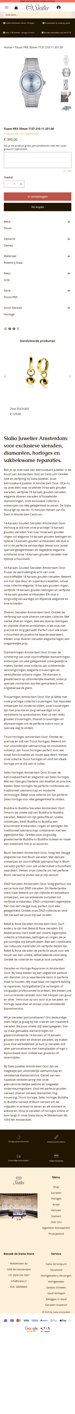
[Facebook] (10, 328)
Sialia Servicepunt (56, 1264)
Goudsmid (56, 1270)
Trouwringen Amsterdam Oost (24, 697)
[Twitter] (18, 328)
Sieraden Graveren (56, 1305)
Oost (37, 474)
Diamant (56, 1216)
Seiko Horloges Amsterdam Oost (25, 772)
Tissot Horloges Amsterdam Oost (26, 737)
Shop (56, 1187)
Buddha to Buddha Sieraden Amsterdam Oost (34, 808)
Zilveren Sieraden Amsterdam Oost (27, 612)
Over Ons (56, 1222)
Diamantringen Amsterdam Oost (25, 652)
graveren (49, 1053)
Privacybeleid (56, 1233)
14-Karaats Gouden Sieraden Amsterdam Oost (34, 523)
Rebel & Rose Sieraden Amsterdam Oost (30, 924)
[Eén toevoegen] (21, 184)
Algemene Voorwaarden (56, 1227)
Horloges (56, 1198)
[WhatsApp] (5, 328)
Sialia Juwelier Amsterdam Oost (28, 1066)
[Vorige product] (5, 376)
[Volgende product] (70, 376)
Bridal (56, 1204)
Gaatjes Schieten (56, 1287)
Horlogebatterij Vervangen (56, 1275)
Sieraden (56, 1192)
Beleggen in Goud (56, 1299)
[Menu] (7, 7)
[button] (16, 7)
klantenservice (29, 1075)
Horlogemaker (56, 1281)
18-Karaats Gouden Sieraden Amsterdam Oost (34, 568)
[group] (37, 385)
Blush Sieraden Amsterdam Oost (25, 853)
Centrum (50, 474)
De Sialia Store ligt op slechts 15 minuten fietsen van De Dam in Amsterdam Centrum (37, 510)
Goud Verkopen (56, 1293)
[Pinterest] (14, 328)
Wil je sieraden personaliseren (24, 1017)
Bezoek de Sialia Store (19, 1254)
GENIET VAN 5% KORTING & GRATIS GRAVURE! (37, 1)
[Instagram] (17, 1219)
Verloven (56, 1210)
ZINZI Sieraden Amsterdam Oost (25, 884)
